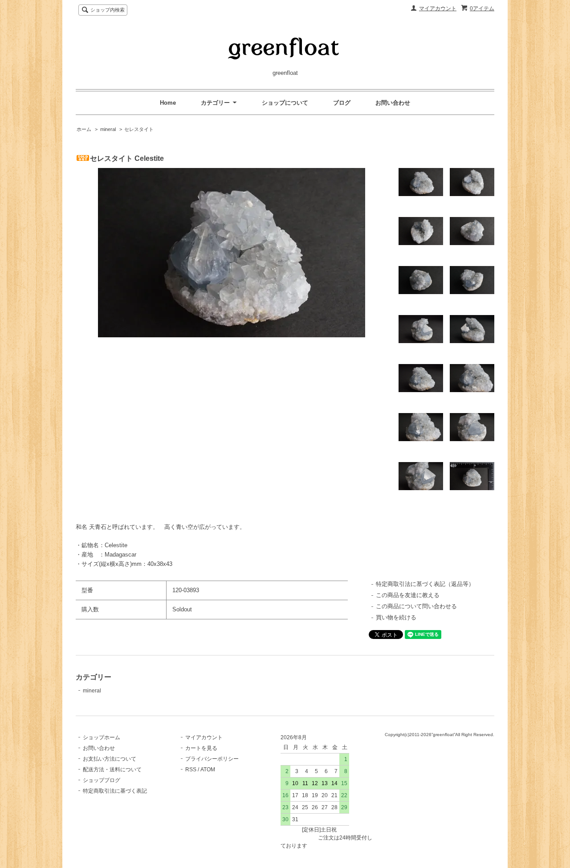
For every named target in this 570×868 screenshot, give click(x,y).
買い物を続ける (396, 617)
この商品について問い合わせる (416, 606)
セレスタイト (139, 129)
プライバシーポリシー (212, 759)
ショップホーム (101, 737)
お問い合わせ (392, 102)
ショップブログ (101, 780)
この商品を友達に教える (408, 595)
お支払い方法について (109, 759)
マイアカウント (437, 8)
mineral (108, 129)
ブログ (341, 102)
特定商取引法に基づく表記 (115, 791)
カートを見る (201, 748)
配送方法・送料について (112, 769)
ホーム (84, 129)
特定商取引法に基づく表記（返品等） (425, 584)
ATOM (207, 769)
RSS (190, 769)
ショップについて (285, 102)
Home (168, 102)
